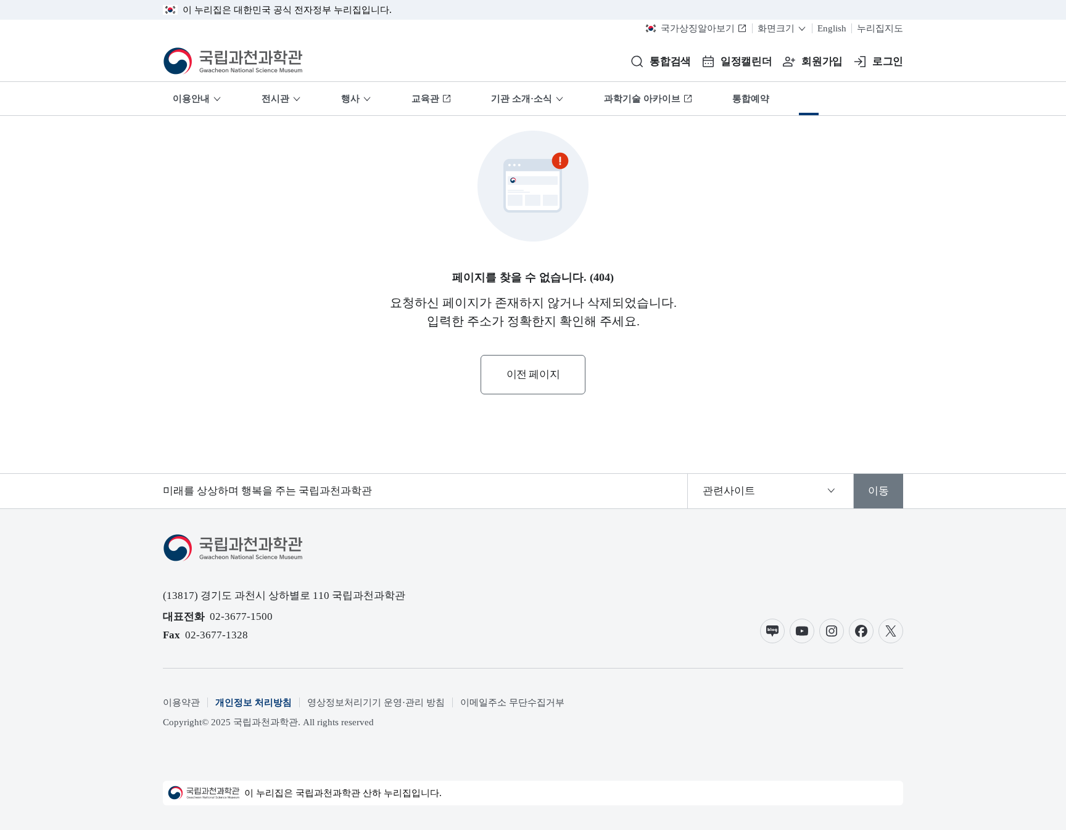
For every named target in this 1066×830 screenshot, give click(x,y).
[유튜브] (802, 631)
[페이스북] (861, 631)
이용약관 (181, 702)
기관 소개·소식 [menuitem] (521, 99)
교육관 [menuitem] (425, 99)
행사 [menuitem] (350, 99)
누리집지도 (880, 28)
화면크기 (776, 28)
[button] (660, 61)
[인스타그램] (831, 631)
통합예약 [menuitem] (750, 99)
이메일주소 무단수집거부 (512, 702)
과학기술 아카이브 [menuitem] (642, 99)
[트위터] (890, 631)
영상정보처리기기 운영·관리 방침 (376, 702)
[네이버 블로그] (772, 631)
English (831, 28)
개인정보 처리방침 (253, 702)
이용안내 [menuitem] (191, 99)
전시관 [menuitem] (275, 99)
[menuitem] (809, 98)
